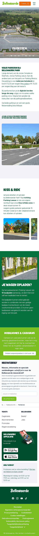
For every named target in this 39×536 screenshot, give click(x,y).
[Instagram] (17, 498)
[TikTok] (26, 498)
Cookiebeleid (26, 513)
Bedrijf (23, 416)
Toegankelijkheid (16, 527)
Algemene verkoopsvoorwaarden (18, 510)
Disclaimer (18, 507)
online (26, 84)
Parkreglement (28, 518)
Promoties (6, 423)
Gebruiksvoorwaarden (10, 518)
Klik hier (4, 383)
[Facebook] (13, 498)
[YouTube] (22, 498)
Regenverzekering (9, 427)
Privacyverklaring (11, 513)
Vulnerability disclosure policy (17, 521)
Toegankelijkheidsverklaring (18, 524)
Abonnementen (8, 420)
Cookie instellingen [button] (17, 515)
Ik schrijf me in (9, 399)
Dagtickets (6, 416)
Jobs (23, 420)
